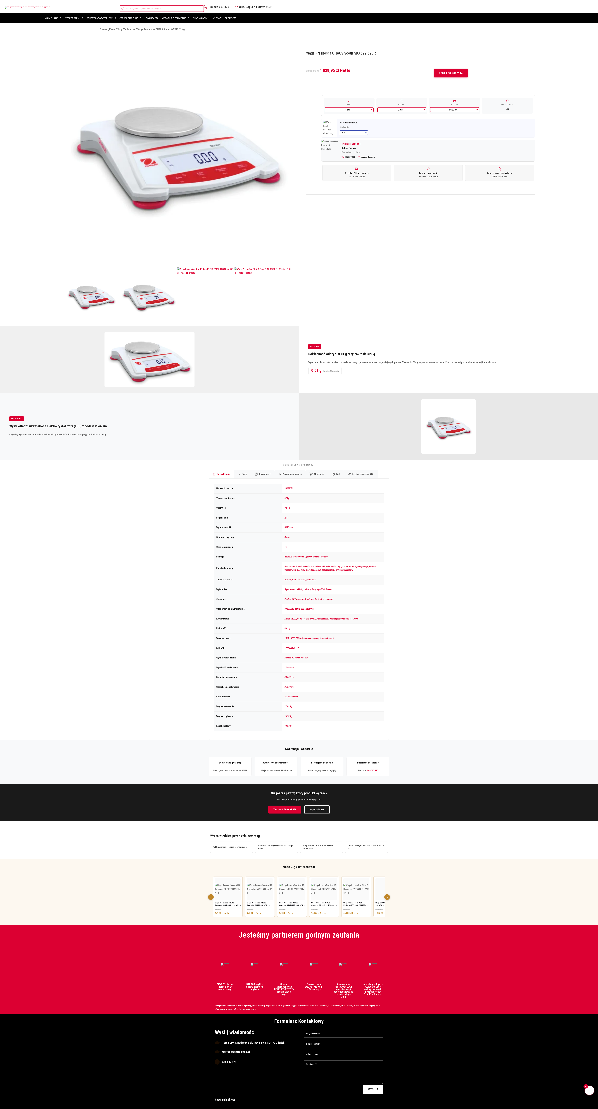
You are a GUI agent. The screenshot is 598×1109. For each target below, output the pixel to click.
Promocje (230, 18)
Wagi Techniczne (126, 29)
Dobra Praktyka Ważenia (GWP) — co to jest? (366, 847)
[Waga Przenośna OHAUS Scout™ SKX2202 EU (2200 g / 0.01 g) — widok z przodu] (206, 296)
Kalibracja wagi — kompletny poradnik (230, 847)
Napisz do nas (317, 809)
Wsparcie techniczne (174, 18)
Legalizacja (151, 18)
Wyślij (373, 1089)
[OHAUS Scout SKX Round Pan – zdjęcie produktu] (177, 153)
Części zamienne (128, 18)
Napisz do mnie (368, 157)
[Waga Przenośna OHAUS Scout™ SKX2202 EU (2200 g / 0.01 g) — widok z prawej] (148, 296)
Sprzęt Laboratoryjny (100, 18)
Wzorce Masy (72, 18)
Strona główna (107, 29)
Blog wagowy (201, 18)
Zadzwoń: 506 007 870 (284, 809)
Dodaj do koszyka (451, 73)
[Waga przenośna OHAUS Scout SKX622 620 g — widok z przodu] (91, 296)
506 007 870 (372, 770)
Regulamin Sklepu (225, 1099)
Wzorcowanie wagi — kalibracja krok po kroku (276, 847)
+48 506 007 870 (218, 7)
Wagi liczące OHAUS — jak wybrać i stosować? (318, 847)
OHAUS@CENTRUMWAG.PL (256, 7)
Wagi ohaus (51, 18)
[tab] (221, 474)
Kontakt (216, 18)
